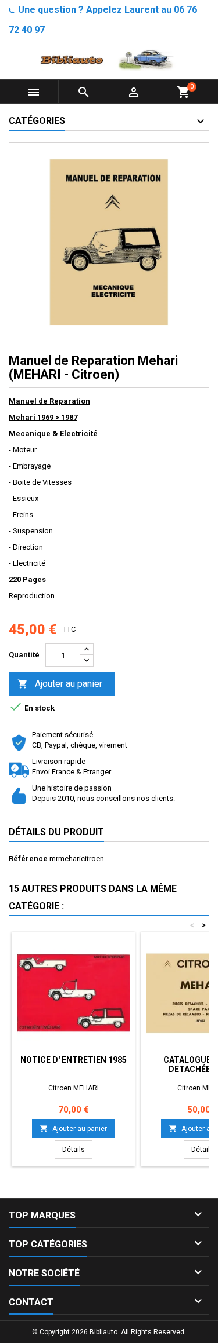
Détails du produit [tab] (56, 831)
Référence (28, 858)
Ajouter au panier (59, 683)
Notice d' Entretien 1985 (73, 1059)
